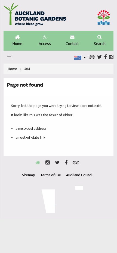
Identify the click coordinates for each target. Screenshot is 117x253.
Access (45, 44)
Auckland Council (103, 17)
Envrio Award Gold (44, 199)
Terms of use (50, 175)
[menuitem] (12, 69)
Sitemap (28, 175)
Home (17, 44)
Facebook (105, 57)
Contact (72, 44)
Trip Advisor (92, 57)
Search (100, 44)
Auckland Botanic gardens (35, 16)
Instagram (111, 57)
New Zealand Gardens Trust (72, 199)
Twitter (99, 57)
